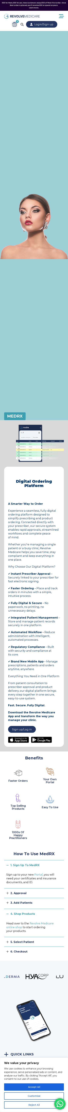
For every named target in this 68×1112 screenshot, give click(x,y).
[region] (34, 1085)
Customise (34, 1095)
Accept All (34, 1087)
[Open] (52, 16)
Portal (38, 874)
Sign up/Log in (22, 729)
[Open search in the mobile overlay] (22, 24)
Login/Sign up (43, 24)
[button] (34, 865)
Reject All (34, 1104)
